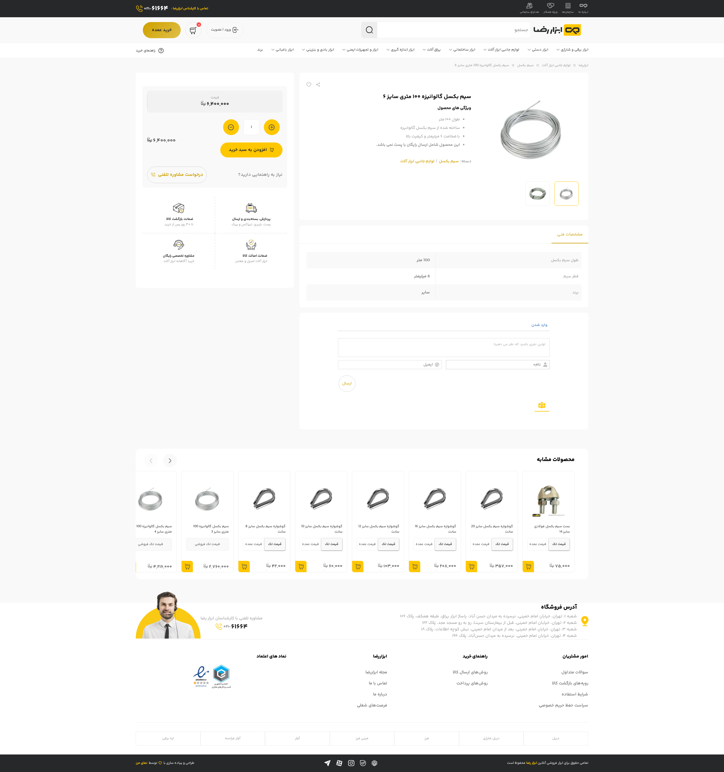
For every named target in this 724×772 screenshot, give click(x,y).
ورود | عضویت (221, 30)
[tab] (569, 234)
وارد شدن (539, 325)
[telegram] (327, 763)
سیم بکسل (525, 65)
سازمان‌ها (568, 12)
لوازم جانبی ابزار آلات (556, 65)
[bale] (363, 763)
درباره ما (583, 12)
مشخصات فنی (570, 234)
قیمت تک (559, 544)
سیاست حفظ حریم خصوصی (563, 705)
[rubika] (374, 763)
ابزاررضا (583, 65)
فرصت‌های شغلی (372, 705)
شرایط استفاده (575, 694)
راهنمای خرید (146, 50)
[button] (151, 460)
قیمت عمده (537, 544)
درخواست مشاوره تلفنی (180, 174)
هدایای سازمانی (529, 12)
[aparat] (339, 763)
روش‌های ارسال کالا (470, 672)
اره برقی (168, 738)
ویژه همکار (550, 12)
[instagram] (351, 763)
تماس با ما (378, 683)
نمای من (141, 763)
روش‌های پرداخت (472, 683)
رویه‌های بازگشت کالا (570, 683)
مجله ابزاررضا (376, 672)
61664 (156, 8)
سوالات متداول (574, 672)
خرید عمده (162, 30)
